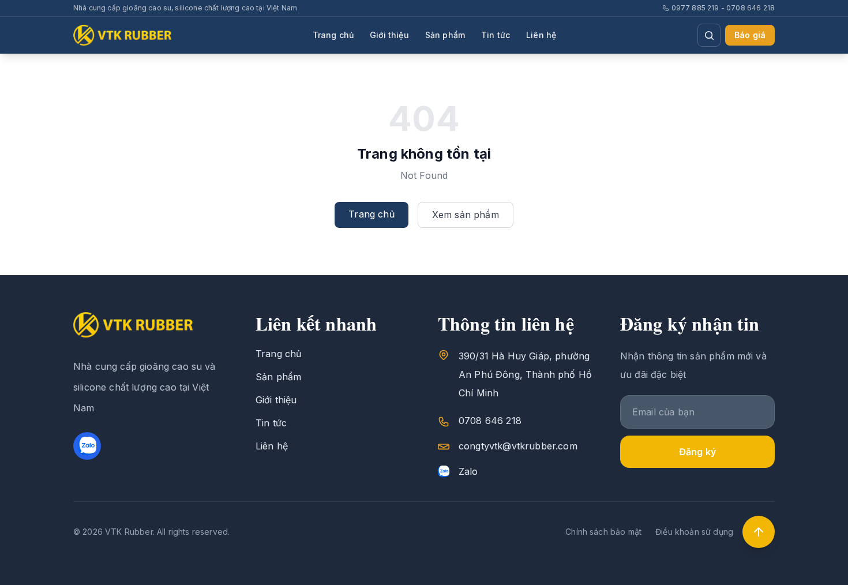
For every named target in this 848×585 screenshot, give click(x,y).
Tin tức (495, 35)
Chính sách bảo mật (603, 532)
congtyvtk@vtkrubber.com (518, 446)
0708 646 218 (490, 420)
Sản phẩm (445, 35)
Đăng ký (697, 451)
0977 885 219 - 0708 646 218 (723, 7)
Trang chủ (333, 35)
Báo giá (750, 35)
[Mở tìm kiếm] (709, 35)
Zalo (468, 471)
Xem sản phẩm (465, 214)
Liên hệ (541, 35)
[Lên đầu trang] (758, 532)
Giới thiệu (389, 35)
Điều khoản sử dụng (694, 532)
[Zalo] (87, 446)
